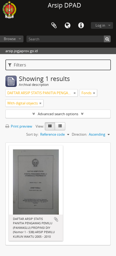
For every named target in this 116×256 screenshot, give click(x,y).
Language (67, 25)
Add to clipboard (56, 219)
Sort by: (32, 134)
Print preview (21, 126)
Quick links (81, 25)
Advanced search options (58, 113)
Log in (100, 25)
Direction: (79, 134)
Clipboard (54, 25)
